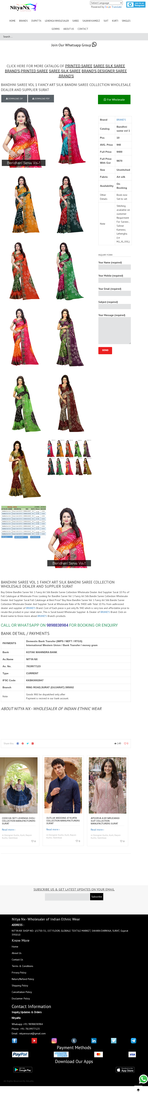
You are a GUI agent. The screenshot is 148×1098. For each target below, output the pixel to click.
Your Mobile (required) (110, 275)
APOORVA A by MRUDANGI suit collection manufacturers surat (105, 821)
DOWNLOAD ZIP (15, 98)
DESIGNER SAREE (112, 71)
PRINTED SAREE (78, 66)
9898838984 (57, 625)
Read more (8, 829)
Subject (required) (108, 302)
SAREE (99, 66)
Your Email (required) (109, 288)
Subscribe (96, 896)
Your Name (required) (110, 262)
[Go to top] (138, 1090)
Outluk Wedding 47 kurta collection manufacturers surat (63, 821)
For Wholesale (115, 99)
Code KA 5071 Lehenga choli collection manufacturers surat (18, 821)
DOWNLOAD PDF (42, 98)
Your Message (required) (111, 315)
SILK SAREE (115, 66)
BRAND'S (12, 71)
